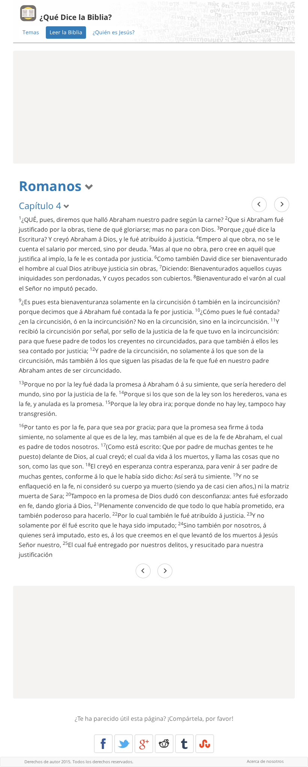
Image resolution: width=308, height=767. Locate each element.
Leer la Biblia (66, 32)
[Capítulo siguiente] (281, 204)
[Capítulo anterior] (259, 204)
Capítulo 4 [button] (41, 205)
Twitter (123, 743)
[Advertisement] (154, 107)
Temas (31, 32)
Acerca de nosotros (265, 761)
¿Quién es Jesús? (113, 32)
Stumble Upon (204, 743)
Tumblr (184, 743)
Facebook (103, 743)
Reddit (164, 743)
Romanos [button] (52, 186)
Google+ (143, 743)
